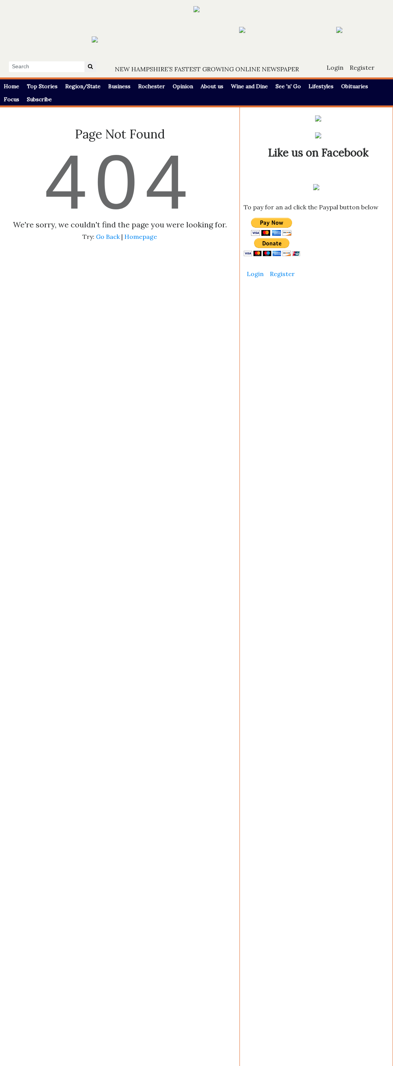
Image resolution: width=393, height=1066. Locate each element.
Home (11, 86)
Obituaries (354, 86)
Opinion (183, 86)
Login (335, 67)
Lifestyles (321, 86)
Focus (11, 99)
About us (212, 86)
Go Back (108, 236)
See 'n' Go (288, 86)
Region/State (83, 86)
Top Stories (42, 86)
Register (362, 67)
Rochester (151, 86)
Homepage (140, 236)
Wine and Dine (249, 86)
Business (119, 86)
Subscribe (39, 99)
